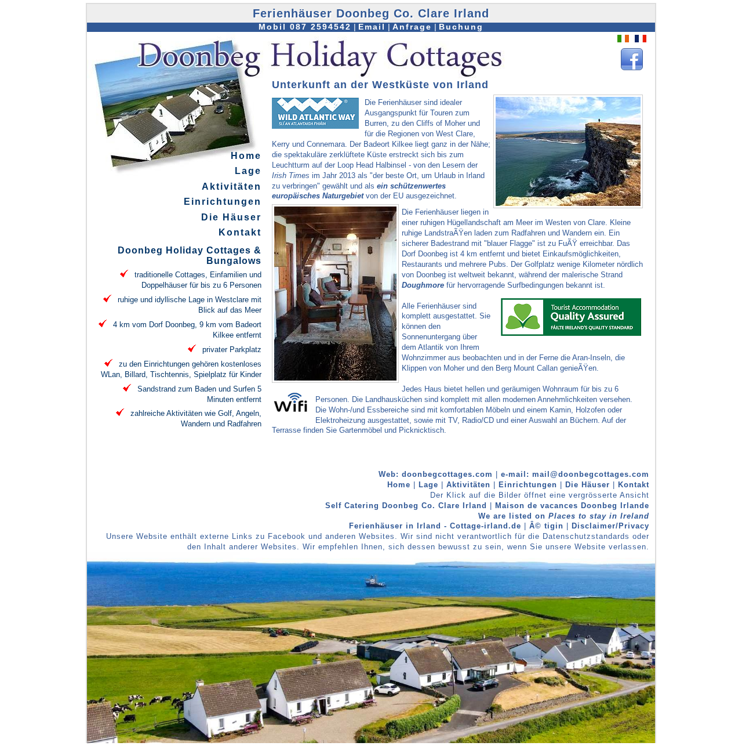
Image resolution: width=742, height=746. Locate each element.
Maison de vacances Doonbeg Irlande (572, 505)
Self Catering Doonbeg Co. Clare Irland (406, 505)
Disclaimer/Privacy (610, 526)
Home (246, 156)
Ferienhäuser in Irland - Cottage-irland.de (436, 526)
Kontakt (240, 232)
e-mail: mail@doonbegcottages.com (575, 474)
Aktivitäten (231, 186)
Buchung (461, 27)
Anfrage (412, 27)
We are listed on (563, 516)
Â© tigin (546, 526)
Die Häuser (231, 217)
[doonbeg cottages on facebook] (632, 70)
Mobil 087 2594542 (305, 27)
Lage (248, 171)
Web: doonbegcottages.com (436, 474)
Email (371, 27)
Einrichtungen (222, 202)
